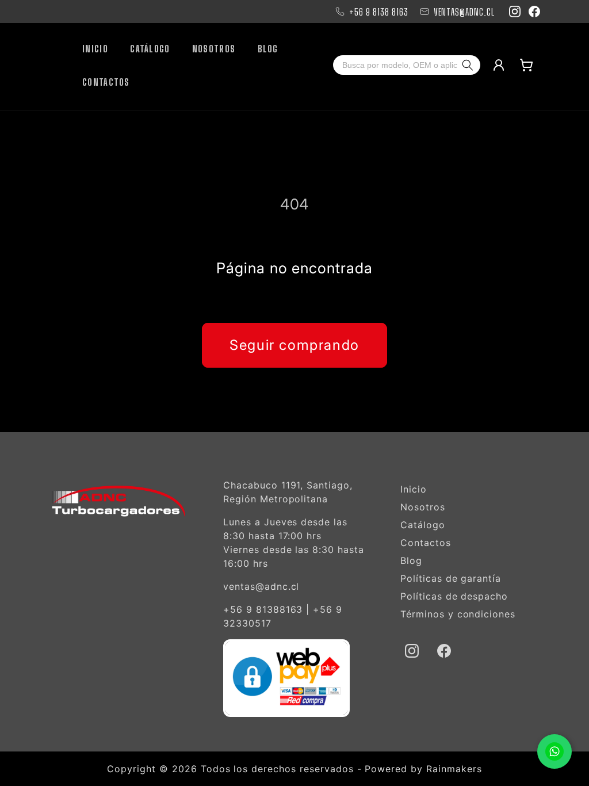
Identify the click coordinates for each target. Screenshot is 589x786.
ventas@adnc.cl (261, 586)
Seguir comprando (294, 345)
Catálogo (422, 525)
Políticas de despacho (454, 596)
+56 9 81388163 (263, 609)
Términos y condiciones (457, 614)
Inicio (413, 489)
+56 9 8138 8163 (378, 11)
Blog (411, 560)
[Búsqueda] (470, 65)
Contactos (425, 542)
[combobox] (396, 65)
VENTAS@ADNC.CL (464, 11)
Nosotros (422, 507)
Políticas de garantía (450, 578)
